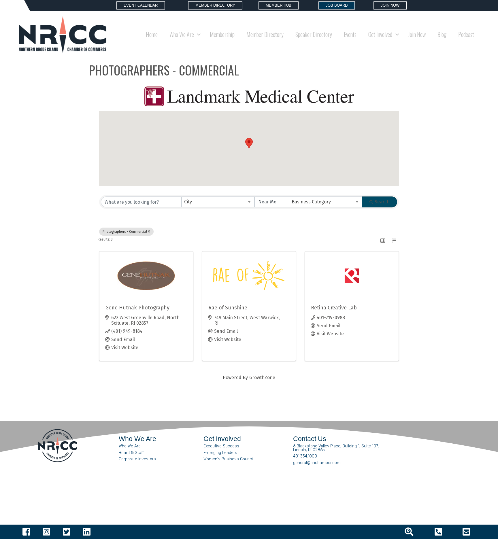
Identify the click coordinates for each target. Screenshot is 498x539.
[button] (249, 143)
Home (152, 34)
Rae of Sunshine (227, 308)
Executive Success (221, 446)
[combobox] (218, 201)
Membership (222, 34)
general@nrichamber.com (317, 462)
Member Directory (265, 34)
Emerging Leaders (220, 452)
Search (382, 202)
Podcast (466, 34)
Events (350, 34)
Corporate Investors (137, 459)
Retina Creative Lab (334, 308)
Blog (441, 34)
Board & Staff (131, 452)
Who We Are (130, 446)
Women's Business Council (228, 459)
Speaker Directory (313, 34)
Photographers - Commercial (125, 232)
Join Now (417, 34)
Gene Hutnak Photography (137, 308)
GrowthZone (262, 377)
